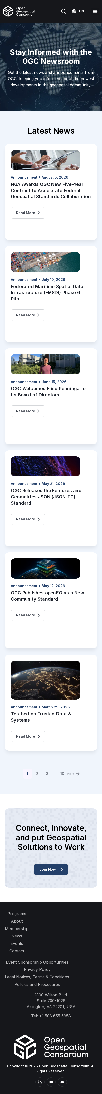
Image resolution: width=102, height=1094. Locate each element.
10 (63, 772)
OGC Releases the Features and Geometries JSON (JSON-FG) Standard (46, 497)
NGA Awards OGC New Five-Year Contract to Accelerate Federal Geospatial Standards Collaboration (51, 190)
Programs (16, 913)
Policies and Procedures (37, 984)
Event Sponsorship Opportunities (37, 962)
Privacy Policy (37, 969)
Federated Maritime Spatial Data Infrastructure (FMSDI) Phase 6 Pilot (47, 292)
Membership (16, 928)
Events (16, 943)
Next (70, 774)
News (16, 935)
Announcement (24, 177)
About (17, 921)
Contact (16, 950)
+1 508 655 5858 (55, 1015)
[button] (95, 11)
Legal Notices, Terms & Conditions (37, 976)
